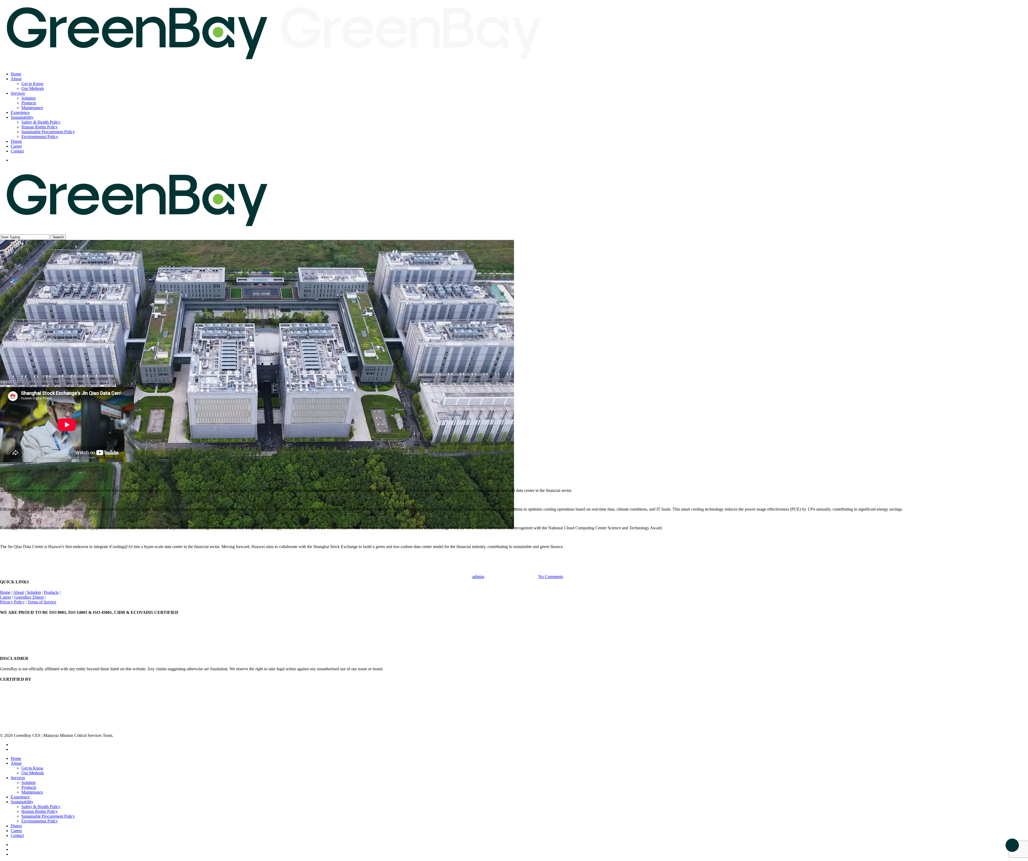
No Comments (550, 576)
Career (5, 597)
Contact (17, 835)
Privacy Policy (12, 602)
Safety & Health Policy (41, 806)
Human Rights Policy (39, 811)
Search (58, 237)
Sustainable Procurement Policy (48, 816)
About (18, 592)
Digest (16, 826)
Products (51, 592)
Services (18, 777)
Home (5, 592)
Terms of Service (42, 602)
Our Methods (32, 773)
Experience (20, 797)
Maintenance (32, 792)
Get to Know (32, 768)
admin (478, 576)
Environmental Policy (39, 821)
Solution (34, 592)
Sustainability (22, 801)
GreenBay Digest (513, 561)
